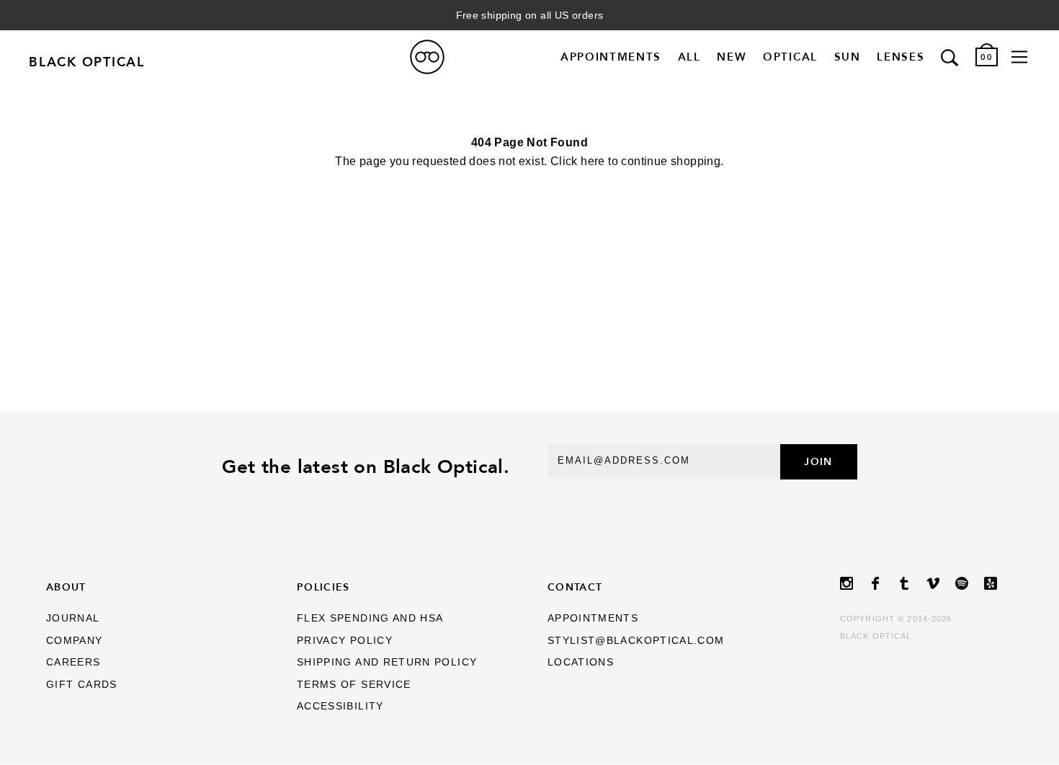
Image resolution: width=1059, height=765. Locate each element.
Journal (73, 618)
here (593, 161)
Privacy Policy (345, 640)
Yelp (998, 583)
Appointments (610, 56)
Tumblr (912, 583)
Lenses (900, 56)
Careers (73, 662)
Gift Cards (81, 684)
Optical (790, 56)
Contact (575, 586)
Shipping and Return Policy (387, 662)
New (731, 56)
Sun (847, 56)
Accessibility (340, 706)
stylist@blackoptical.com (636, 640)
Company (74, 640)
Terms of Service (354, 684)
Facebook (883, 583)
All (689, 56)
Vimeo (940, 583)
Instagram (854, 583)
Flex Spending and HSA (370, 618)
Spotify (969, 583)
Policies (323, 586)
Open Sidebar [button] (1019, 57)
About (66, 586)
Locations (581, 662)
